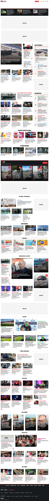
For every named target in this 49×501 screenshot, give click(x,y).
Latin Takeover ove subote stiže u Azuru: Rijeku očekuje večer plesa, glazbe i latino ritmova (6, 461)
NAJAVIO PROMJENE (4, 108)
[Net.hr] (2, 490)
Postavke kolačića (6, 492)
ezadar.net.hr (21, 496)
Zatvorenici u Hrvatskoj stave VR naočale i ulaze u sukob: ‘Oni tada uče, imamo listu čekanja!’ (41, 284)
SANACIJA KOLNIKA (16, 171)
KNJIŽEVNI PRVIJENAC (16, 457)
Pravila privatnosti (11, 492)
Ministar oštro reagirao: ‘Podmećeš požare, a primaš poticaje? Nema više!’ (5, 111)
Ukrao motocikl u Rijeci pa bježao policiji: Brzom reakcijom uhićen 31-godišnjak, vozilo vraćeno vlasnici (27, 372)
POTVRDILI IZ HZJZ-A (4, 443)
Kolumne (24, 412)
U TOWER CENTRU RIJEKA (29, 138)
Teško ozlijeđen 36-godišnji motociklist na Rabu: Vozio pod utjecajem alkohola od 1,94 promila (30, 233)
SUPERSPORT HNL (40, 342)
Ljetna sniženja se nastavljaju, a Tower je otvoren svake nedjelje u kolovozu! (41, 249)
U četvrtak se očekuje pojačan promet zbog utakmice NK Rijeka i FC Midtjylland (5, 345)
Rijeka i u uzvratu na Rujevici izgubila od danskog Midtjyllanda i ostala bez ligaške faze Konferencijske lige (10, 11)
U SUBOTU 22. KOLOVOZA (27, 401)
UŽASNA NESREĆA (4, 369)
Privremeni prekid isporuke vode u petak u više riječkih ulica (27, 64)
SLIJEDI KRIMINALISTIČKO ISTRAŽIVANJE (24, 92)
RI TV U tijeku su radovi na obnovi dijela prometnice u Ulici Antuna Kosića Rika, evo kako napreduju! (16, 175)
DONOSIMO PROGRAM (26, 108)
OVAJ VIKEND (3, 327)
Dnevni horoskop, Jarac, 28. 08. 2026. (42, 154)
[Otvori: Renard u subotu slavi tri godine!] (26, 441)
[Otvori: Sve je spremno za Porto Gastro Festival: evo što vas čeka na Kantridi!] (16, 72)
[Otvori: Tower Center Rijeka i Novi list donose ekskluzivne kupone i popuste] (18, 135)
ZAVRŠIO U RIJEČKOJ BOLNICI (22, 354)
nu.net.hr (32, 496)
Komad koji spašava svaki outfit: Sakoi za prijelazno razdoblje (42, 140)
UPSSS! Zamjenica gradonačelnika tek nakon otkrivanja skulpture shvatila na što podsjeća (6, 478)
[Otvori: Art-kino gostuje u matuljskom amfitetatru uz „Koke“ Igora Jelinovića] (16, 211)
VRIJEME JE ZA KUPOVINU (5, 138)
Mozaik (2, 127)
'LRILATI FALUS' (3, 475)
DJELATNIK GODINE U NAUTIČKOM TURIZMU (37, 170)
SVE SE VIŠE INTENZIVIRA (5, 292)
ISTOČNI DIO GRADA (27, 61)
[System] (42, 1)
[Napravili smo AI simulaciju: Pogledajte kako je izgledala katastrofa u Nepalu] (30, 150)
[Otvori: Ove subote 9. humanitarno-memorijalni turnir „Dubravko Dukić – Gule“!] (27, 211)
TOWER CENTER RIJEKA (41, 138)
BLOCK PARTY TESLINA (4, 75)
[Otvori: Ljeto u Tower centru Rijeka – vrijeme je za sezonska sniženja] (6, 135)
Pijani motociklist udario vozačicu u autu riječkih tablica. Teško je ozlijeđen (24, 357)
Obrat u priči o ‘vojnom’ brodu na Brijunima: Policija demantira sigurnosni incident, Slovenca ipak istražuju (24, 96)
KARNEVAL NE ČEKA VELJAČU (4, 402)
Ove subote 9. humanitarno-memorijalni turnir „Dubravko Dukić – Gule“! (26, 217)
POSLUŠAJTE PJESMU (42, 401)
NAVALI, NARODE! (26, 292)
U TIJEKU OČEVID (14, 121)
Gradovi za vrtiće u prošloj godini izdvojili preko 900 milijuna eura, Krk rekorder (5, 217)
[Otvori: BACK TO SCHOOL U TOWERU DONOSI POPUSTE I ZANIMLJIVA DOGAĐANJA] (6, 243)
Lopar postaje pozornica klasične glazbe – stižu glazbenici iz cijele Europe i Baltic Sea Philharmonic (5, 124)
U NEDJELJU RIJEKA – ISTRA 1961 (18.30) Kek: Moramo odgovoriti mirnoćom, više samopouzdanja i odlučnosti (42, 345)
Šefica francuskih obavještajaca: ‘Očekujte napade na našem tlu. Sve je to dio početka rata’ (5, 295)
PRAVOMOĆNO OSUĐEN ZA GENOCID (27, 50)
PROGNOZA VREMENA (40, 71)
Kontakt (31, 492)
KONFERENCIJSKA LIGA (41, 321)
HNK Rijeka (8, 14)
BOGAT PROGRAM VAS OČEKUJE (6, 457)
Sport (24, 317)
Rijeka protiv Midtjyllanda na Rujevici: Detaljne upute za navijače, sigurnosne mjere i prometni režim (18, 345)
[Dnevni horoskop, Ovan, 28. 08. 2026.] (18, 150)
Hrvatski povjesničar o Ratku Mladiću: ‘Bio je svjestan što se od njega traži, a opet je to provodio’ (27, 11)
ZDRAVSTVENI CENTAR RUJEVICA (27, 170)
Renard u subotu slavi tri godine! (43, 441)
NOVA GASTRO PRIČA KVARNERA (15, 76)
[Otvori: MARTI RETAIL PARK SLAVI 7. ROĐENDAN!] (30, 243)
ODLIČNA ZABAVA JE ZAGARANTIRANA (40, 458)
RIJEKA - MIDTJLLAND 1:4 (41, 96)
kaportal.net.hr (17, 496)
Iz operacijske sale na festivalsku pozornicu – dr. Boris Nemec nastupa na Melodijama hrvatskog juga (43, 403)
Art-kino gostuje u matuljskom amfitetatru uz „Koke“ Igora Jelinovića (16, 217)
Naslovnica (3, 485)
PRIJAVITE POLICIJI (26, 75)
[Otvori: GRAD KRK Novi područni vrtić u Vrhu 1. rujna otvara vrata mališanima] (27, 118)
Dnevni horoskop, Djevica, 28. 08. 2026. (6, 154)
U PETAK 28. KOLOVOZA (15, 401)
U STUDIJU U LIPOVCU (15, 292)
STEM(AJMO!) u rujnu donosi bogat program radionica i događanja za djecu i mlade (27, 111)
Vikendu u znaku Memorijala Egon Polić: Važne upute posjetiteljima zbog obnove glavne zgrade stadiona (6, 330)
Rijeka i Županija (24, 196)
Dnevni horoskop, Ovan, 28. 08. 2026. (18, 154)
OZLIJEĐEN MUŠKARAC (15, 369)
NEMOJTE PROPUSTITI (15, 214)
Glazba (13, 393)
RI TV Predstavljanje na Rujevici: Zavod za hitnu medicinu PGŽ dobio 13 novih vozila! (27, 175)
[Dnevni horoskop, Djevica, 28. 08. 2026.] (6, 150)
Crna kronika (41, 14)
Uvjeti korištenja (23, 492)
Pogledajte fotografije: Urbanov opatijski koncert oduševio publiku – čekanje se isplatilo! (15, 389)
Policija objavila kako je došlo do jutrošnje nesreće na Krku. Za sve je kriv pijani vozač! (5, 372)
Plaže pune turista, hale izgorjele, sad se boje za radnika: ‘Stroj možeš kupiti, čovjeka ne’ (41, 268)
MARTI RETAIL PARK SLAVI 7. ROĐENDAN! (29, 248)
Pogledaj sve (45, 162)
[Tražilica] (45, 1)
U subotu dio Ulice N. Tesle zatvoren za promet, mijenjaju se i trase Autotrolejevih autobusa (5, 78)
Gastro (27, 463)
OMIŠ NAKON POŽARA (39, 265)
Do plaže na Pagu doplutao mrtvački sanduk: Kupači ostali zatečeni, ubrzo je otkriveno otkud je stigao (18, 478)
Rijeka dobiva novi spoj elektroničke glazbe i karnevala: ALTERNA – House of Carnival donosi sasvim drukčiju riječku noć (5, 406)
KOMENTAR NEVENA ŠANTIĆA (5, 421)
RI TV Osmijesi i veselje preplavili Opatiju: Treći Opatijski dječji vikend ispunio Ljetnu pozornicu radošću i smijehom (6, 173)
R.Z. (2, 428)
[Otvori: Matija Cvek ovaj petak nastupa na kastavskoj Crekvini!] (36, 397)
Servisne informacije (17, 492)
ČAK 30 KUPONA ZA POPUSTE (18, 138)
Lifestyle (24, 432)
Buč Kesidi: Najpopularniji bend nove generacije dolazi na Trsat (27, 389)
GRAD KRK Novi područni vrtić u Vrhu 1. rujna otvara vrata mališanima (27, 124)
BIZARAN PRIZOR (16, 475)
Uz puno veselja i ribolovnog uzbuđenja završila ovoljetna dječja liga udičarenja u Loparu (6, 233)
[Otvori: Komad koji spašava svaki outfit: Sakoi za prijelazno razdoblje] (42, 135)
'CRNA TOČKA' (3, 58)
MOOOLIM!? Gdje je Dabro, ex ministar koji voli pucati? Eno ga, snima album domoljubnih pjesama (16, 295)
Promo (2, 143)
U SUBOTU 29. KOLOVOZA (27, 386)
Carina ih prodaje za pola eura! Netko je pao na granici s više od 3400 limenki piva (27, 295)
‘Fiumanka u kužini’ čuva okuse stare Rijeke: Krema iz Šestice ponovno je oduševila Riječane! (30, 461)
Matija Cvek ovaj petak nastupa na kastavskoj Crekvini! (43, 397)
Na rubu (24, 467)
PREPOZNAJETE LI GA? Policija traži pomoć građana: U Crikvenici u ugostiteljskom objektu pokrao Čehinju (27, 78)
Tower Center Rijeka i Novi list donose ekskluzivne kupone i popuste (18, 140)
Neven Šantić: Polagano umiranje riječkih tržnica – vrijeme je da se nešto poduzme (5, 425)
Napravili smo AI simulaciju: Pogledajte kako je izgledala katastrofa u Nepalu (30, 155)
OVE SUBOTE (25, 214)
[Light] (40, 1)
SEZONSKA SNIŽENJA (40, 246)
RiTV (3, 179)
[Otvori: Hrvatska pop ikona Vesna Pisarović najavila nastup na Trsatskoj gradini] (16, 397)
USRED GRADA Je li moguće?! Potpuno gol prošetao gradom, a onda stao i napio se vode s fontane (42, 478)
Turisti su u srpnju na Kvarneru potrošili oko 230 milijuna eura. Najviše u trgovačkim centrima (18, 233)
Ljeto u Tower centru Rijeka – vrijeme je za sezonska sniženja (6, 140)
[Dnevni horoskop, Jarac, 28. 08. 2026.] (42, 150)
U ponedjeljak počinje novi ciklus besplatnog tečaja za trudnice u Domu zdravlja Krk (24, 202)
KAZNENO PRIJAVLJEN (26, 369)
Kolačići (2, 492)
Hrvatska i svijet (25, 13)
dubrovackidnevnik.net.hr (27, 496)
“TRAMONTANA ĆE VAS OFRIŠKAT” (39, 389)
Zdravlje (3, 448)
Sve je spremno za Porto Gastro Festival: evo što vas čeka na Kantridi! (16, 78)
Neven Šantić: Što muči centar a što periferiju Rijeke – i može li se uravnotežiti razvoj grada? (30, 424)
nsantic (17, 428)
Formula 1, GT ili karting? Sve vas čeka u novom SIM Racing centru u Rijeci (30, 140)
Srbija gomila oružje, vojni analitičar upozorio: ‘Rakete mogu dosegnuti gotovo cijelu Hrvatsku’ (16, 111)
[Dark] (43, 1)
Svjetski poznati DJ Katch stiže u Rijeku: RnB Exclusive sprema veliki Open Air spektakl (42, 461)
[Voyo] (5, 490)
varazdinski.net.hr (8, 496)
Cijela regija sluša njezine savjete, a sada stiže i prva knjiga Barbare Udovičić (18, 460)
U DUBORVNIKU (40, 475)
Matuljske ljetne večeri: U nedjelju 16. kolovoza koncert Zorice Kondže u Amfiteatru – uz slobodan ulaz (41, 391)
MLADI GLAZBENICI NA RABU (5, 121)
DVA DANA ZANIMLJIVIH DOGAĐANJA (5, 247)
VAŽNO (2, 342)
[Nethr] (14, 490)
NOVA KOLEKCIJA (16, 246)
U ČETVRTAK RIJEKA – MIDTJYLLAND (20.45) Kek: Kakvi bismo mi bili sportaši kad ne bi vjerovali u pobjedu (43, 325)
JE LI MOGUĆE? (27, 475)
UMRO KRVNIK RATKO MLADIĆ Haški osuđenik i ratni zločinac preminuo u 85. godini (27, 54)
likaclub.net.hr (36, 496)
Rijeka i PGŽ (26, 66)
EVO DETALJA (19, 200)
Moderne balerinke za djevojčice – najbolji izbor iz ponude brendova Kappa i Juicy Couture (18, 249)
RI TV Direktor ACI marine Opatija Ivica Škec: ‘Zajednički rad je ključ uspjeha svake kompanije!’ (37, 175)
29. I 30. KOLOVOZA (28, 246)
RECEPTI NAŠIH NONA (28, 457)
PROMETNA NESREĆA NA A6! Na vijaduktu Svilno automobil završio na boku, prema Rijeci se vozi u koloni (42, 11)
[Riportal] (3, 1)
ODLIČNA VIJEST (25, 121)
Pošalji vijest (27, 492)
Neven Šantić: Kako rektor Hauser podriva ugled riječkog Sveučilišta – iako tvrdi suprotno (42, 423)
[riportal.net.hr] (2, 498)
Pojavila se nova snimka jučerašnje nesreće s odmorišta (16, 371)
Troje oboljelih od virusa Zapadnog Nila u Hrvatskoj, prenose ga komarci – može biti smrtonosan (6, 446)
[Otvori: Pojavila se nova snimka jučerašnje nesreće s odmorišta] (16, 365)
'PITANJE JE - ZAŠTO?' (15, 108)
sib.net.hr (13, 496)
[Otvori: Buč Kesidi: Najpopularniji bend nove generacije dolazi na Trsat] (27, 383)
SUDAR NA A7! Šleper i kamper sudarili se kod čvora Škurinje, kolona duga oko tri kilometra (16, 124)
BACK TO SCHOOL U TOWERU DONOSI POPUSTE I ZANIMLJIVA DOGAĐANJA (6, 250)
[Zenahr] (9, 490)
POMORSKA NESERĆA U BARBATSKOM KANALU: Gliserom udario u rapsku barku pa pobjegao (42, 233)
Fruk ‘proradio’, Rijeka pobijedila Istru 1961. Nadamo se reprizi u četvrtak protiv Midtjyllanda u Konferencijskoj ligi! (30, 343)
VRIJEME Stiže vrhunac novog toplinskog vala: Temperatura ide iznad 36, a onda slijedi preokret (42, 73)
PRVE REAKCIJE (40, 103)
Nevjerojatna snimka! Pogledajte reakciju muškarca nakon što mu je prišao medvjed (30, 478)
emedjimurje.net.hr (3, 496)
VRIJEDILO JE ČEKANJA (15, 386)
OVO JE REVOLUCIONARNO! (39, 281)
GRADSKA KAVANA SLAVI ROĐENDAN (42, 439)
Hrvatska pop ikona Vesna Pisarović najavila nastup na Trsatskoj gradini (16, 404)
